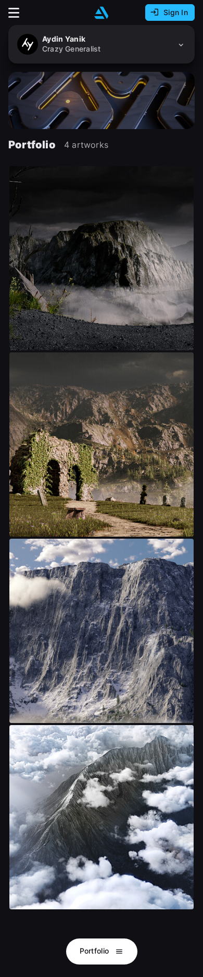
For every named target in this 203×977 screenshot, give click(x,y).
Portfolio (95, 950)
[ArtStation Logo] (101, 12)
